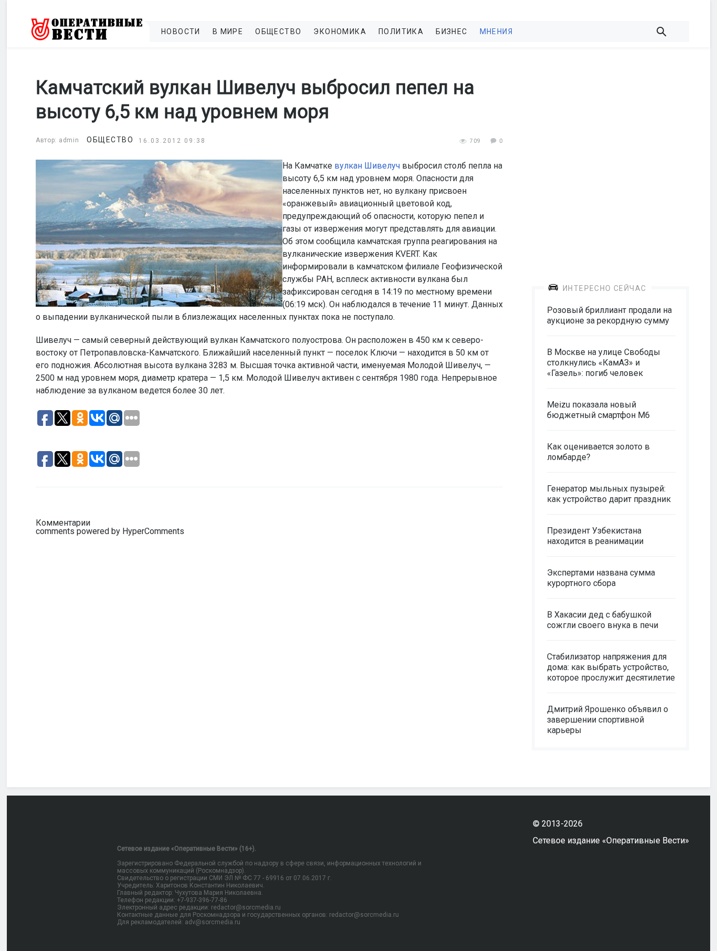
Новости (181, 31)
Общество (278, 31)
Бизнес (451, 31)
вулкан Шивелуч (367, 166)
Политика (401, 31)
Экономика (339, 31)
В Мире (228, 31)
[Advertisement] (610, 159)
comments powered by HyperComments (110, 531)
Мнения (496, 31)
